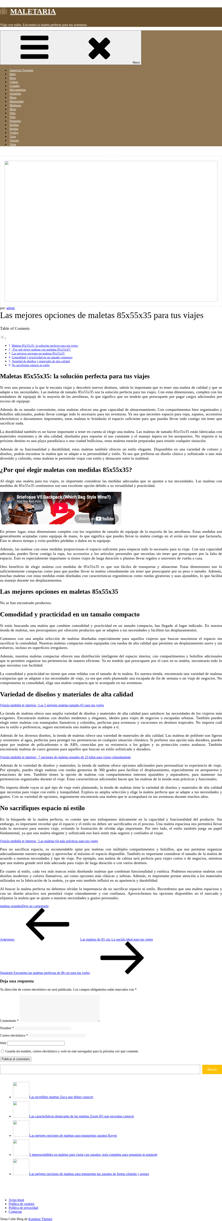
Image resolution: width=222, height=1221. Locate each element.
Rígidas (14, 125)
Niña (12, 113)
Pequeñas (15, 121)
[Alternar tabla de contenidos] (3, 338)
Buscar (212, 1069)
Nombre (7, 1028)
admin (10, 308)
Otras (13, 144)
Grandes (15, 86)
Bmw (13, 78)
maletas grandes (11, 906)
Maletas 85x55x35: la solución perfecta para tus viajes (45, 345)
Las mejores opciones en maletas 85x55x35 (38, 353)
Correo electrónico (14, 1035)
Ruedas (14, 128)
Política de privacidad (23, 1208)
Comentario (9, 1021)
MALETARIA (33, 11)
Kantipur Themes (40, 1219)
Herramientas (18, 89)
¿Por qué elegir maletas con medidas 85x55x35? (41, 349)
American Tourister (21, 70)
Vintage (14, 140)
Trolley (14, 132)
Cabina (14, 82)
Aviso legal (16, 1200)
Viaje (13, 136)
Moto (13, 109)
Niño (13, 117)
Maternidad (16, 101)
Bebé (13, 74)
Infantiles (15, 93)
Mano (13, 97)
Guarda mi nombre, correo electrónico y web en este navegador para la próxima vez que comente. (72, 1051)
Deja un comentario (35, 906)
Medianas (15, 105)
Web (3, 1043)
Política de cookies (21, 1204)
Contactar (15, 1211)
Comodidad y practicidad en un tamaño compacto (42, 357)
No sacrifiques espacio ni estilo (31, 365)
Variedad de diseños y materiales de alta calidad (41, 361)
